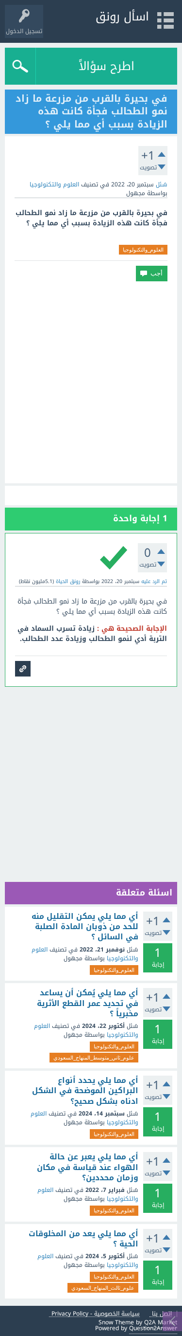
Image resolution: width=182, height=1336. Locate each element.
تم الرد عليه (154, 581)
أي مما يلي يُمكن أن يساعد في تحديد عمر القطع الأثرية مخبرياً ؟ (87, 1003)
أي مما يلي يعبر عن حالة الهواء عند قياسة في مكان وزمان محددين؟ (87, 1167)
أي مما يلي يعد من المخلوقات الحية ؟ (83, 1238)
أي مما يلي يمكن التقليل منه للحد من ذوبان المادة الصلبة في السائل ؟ (85, 927)
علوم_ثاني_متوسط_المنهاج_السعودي (93, 1058)
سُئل (161, 184)
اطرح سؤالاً (106, 66)
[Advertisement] (91, 382)
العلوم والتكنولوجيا (54, 184)
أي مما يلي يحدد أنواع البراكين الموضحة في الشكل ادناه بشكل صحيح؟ (85, 1091)
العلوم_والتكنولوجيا (143, 250)
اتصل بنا (162, 1314)
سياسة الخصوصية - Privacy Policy (95, 1314)
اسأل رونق (122, 16)
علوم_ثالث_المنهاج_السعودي (102, 1288)
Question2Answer (153, 1328)
